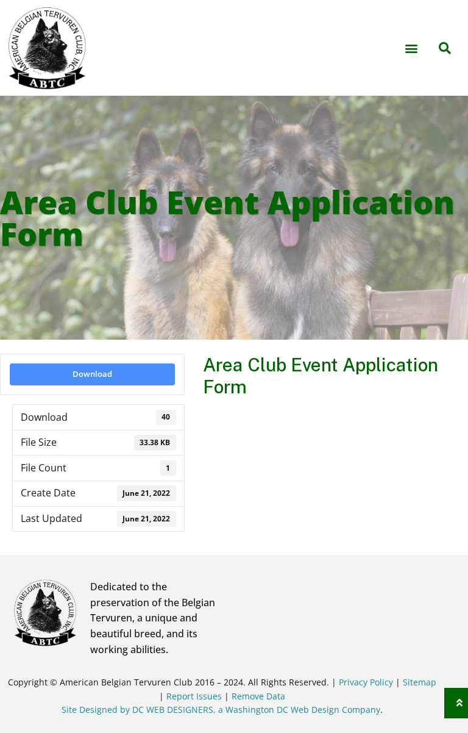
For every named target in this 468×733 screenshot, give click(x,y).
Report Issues (195, 696)
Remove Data (258, 696)
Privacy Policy (366, 682)
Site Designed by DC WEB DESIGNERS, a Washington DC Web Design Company (221, 709)
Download (92, 373)
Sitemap (419, 682)
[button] (411, 48)
